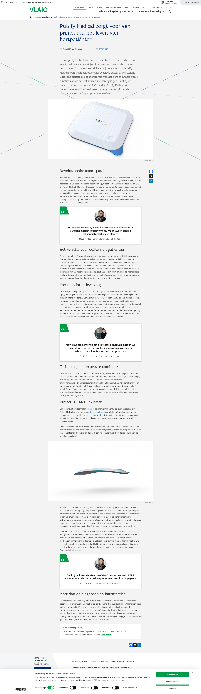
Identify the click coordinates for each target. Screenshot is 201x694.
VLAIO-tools (79, 8)
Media (126, 8)
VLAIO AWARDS (117, 662)
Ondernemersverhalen (113, 8)
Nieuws (91, 8)
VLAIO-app (103, 662)
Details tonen (128, 688)
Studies (93, 662)
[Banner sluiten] (193, 672)
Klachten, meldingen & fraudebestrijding (117, 667)
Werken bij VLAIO (79, 662)
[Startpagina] (31, 17)
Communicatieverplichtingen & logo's (86, 667)
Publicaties (135, 8)
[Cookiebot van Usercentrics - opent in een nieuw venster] (20, 689)
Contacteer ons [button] (190, 2)
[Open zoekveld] (169, 11)
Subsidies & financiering (149, 11)
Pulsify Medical (90, 177)
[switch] (73, 687)
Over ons (145, 8)
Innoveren (103, 49)
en (170, 8)
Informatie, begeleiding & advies (114, 11)
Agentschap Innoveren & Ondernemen (36, 2)
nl (167, 8)
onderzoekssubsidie (96, 412)
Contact (130, 662)
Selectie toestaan (172, 682)
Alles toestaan (172, 675)
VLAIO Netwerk (156, 8)
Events (99, 8)
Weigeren (172, 688)
